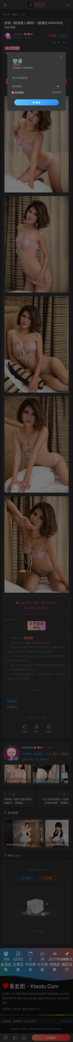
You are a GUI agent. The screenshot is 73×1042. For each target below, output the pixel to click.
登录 (37, 102)
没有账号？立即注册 (22, 67)
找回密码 (56, 92)
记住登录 (19, 92)
